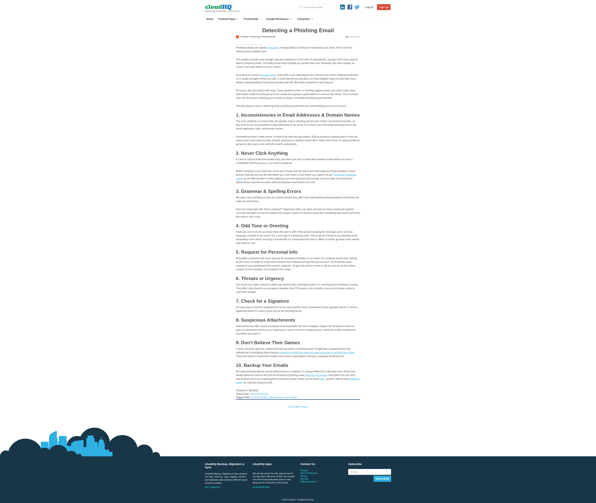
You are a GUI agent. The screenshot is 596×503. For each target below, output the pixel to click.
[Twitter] (357, 7)
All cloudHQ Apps (261, 487)
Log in (369, 7)
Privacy (303, 476)
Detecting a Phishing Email (253, 45)
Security (304, 479)
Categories (303, 19)
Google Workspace (277, 19)
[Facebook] (350, 7)
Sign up (383, 7)
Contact (304, 470)
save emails (290, 397)
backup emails (259, 397)
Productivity (251, 19)
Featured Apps (227, 19)
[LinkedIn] (342, 7)
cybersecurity (275, 397)
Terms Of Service (308, 473)
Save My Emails (259, 394)
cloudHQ (229, 7)
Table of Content (308, 481)
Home (209, 19)
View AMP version (298, 406)
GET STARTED (212, 487)
